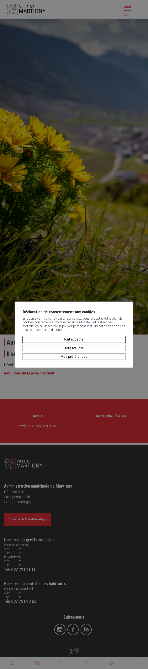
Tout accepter (74, 339)
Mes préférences (74, 356)
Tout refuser (73, 348)
